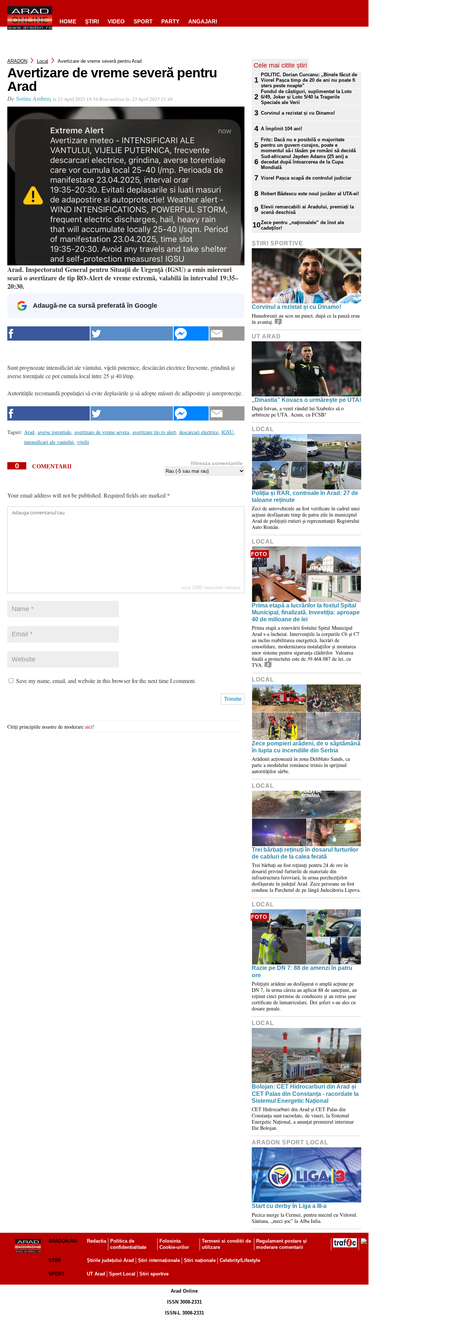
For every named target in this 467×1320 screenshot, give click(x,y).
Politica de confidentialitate (128, 1244)
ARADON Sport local (290, 1142)
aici (88, 726)
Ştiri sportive (277, 243)
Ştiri (92, 21)
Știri (55, 1260)
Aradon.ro (63, 1241)
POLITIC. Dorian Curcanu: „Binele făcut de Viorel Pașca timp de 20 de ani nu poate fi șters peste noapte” (309, 80)
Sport (143, 21)
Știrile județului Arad (110, 1260)
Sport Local (122, 1274)
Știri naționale (200, 1260)
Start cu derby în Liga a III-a (289, 1206)
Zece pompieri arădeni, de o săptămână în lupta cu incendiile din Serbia (306, 746)
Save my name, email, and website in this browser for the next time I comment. (106, 680)
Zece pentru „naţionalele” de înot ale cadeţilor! (302, 225)
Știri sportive (154, 1274)
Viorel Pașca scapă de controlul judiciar (306, 178)
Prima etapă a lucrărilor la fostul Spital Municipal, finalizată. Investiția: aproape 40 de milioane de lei (306, 612)
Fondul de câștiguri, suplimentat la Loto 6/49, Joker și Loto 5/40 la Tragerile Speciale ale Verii (306, 97)
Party (170, 21)
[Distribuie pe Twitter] (131, 333)
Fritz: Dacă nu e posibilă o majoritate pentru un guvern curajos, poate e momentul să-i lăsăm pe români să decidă (308, 145)
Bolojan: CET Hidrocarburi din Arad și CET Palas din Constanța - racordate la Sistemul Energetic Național (305, 1093)
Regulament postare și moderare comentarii (281, 1244)
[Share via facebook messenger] (191, 333)
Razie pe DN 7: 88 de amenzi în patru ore (302, 971)
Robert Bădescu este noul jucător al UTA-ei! (310, 193)
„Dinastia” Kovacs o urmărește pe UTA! (306, 400)
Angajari (202, 21)
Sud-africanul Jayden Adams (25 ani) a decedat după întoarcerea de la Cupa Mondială (304, 162)
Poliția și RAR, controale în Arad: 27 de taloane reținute (305, 496)
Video (116, 21)
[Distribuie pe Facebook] (48, 333)
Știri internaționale (159, 1260)
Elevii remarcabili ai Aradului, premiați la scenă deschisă (307, 209)
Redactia (96, 1241)
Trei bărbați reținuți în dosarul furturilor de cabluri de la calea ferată (305, 853)
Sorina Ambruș (33, 98)
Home (67, 21)
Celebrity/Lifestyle (240, 1260)
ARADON (17, 61)
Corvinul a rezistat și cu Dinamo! (298, 113)
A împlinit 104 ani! (281, 128)
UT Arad (266, 336)
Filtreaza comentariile (217, 463)
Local (42, 61)
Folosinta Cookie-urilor (174, 1244)
